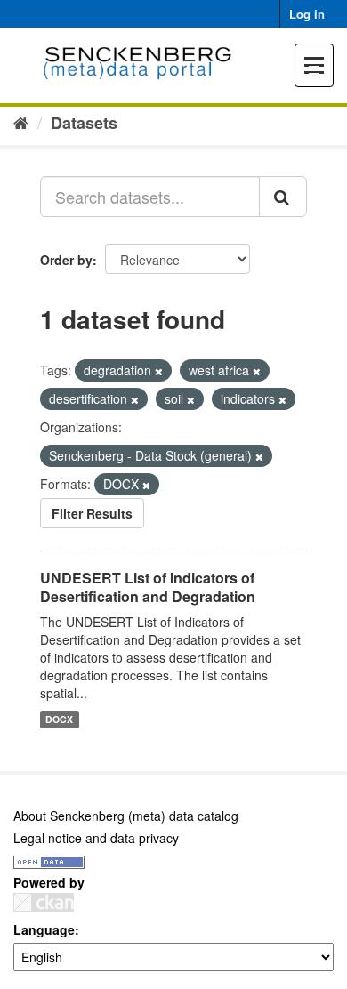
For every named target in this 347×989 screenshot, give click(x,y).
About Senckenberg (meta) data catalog (125, 815)
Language (44, 929)
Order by (66, 260)
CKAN (43, 902)
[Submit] (283, 196)
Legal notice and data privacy (96, 838)
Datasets (84, 122)
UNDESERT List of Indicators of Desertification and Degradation (147, 587)
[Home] (20, 121)
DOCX (59, 719)
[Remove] (159, 371)
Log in (307, 13)
